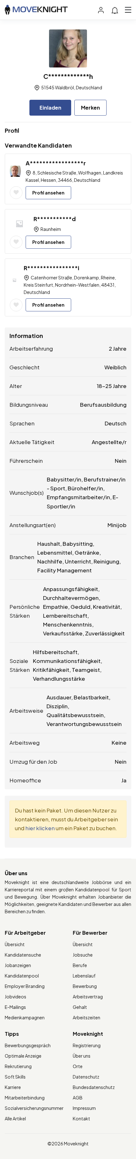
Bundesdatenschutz (94, 1087)
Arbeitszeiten (86, 1017)
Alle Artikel (15, 1118)
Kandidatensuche (23, 955)
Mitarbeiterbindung (25, 1097)
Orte (78, 1066)
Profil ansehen (48, 192)
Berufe (80, 965)
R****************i (51, 267)
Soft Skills (15, 1076)
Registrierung (87, 1045)
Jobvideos (15, 996)
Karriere (13, 1087)
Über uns (81, 1056)
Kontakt (81, 1118)
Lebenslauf (84, 975)
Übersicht (15, 944)
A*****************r (56, 163)
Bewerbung (85, 986)
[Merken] (16, 192)
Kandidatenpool (22, 975)
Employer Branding (25, 986)
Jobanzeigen (18, 965)
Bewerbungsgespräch (28, 1045)
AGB (78, 1097)
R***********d (55, 218)
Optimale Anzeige (23, 1056)
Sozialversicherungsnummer (34, 1108)
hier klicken (40, 828)
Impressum (84, 1108)
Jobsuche (83, 955)
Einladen (50, 107)
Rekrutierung (18, 1066)
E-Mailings (15, 1007)
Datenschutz (86, 1076)
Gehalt (80, 1007)
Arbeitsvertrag (88, 996)
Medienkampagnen (25, 1017)
